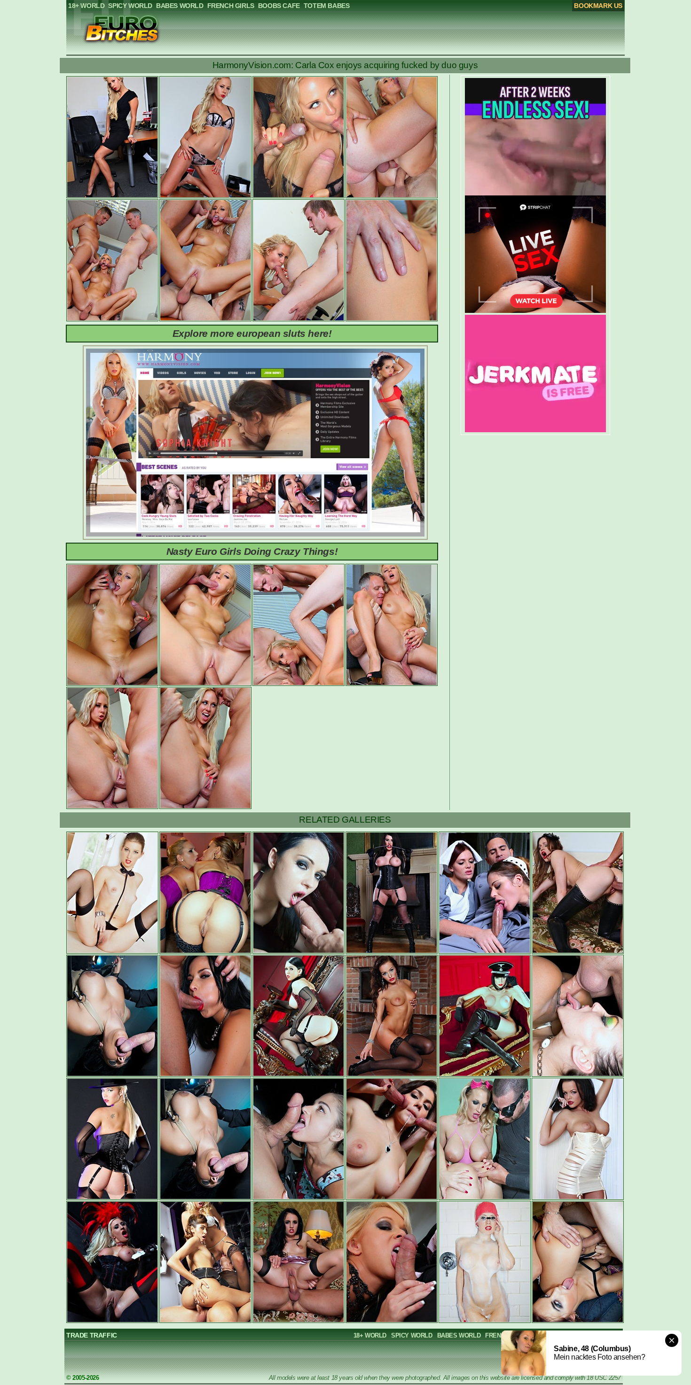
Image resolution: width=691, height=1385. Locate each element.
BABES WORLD (459, 1335)
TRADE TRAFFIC (91, 1335)
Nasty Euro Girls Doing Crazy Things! (252, 551)
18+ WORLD (369, 1335)
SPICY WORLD (411, 1335)
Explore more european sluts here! (252, 333)
